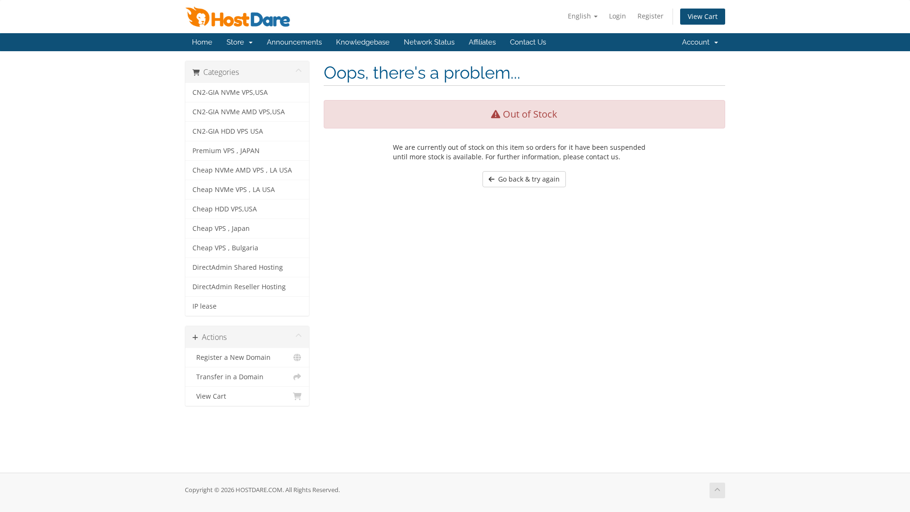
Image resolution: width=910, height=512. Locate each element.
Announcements (294, 42)
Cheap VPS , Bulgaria (225, 248)
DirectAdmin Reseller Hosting (239, 287)
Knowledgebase (363, 42)
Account (697, 42)
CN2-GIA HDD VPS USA (227, 131)
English (580, 15)
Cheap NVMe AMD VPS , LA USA (242, 170)
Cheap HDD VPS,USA (224, 209)
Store (237, 42)
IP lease (204, 306)
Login (617, 15)
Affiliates (482, 42)
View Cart (703, 16)
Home (202, 42)
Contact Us (528, 42)
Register (650, 15)
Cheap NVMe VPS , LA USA (233, 189)
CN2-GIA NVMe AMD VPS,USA (238, 112)
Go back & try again (527, 178)
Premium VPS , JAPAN (226, 150)
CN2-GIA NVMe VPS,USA (230, 92)
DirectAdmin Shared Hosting (237, 267)
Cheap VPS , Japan (221, 228)
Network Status (429, 42)
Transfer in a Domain (228, 377)
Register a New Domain (231, 357)
